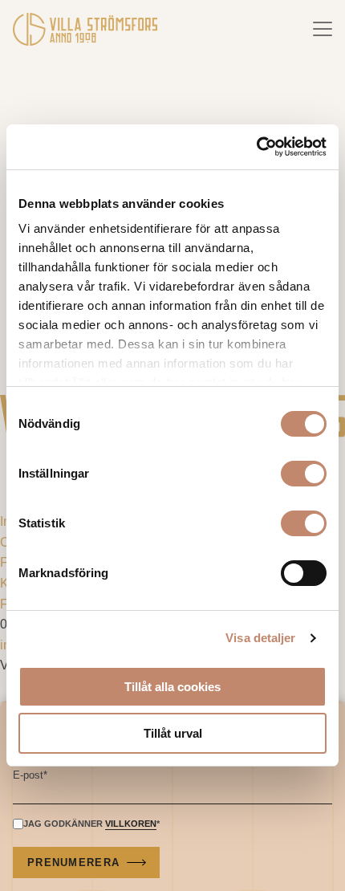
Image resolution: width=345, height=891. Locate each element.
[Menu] (322, 28)
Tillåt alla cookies (172, 687)
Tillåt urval (173, 733)
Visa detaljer (260, 638)
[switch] (304, 473)
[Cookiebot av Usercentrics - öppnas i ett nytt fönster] (256, 146)
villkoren (130, 823)
